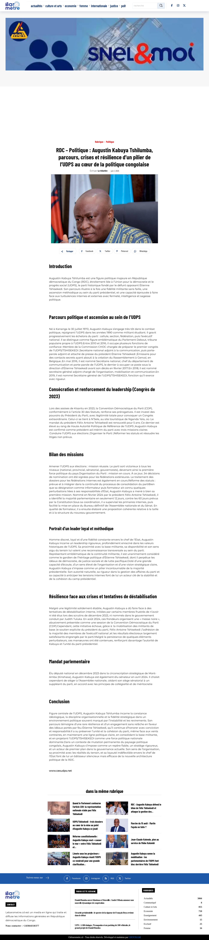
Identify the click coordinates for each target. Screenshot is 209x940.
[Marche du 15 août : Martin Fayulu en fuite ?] (117, 825)
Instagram (95, 878)
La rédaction (102, 170)
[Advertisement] (104, 108)
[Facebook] (172, 6)
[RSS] (106, 878)
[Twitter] (184, 6)
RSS (112, 878)
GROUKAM (135, 937)
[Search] (161, 6)
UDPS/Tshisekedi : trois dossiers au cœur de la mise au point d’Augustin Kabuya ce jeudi (88, 825)
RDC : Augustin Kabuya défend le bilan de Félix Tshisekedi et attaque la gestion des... (146, 808)
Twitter (128, 878)
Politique (110, 141)
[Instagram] (178, 6)
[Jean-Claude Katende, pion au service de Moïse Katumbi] (117, 841)
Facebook (76, 878)
